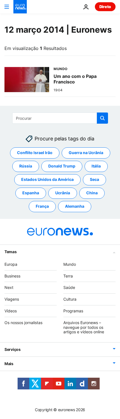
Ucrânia (62, 193)
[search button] (102, 118)
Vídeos (10, 310)
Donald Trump (61, 166)
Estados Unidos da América (47, 179)
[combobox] (60, 118)
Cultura (69, 299)
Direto (105, 6)
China (92, 193)
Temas (10, 251)
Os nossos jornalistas (23, 322)
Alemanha (74, 206)
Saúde (69, 287)
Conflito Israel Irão (34, 152)
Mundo (69, 264)
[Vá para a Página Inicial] (20, 6)
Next (8, 287)
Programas (73, 310)
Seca (94, 179)
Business (12, 276)
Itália (96, 166)
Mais (8, 363)
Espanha (30, 193)
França (42, 206)
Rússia (25, 166)
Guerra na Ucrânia (86, 152)
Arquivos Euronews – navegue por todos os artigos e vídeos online (83, 327)
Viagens (11, 299)
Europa (10, 264)
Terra (68, 276)
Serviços (12, 349)
